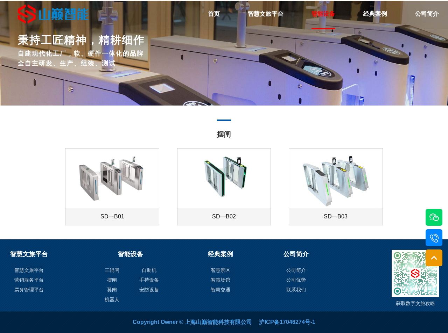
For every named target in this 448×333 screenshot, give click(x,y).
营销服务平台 (29, 280)
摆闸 (112, 280)
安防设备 (149, 289)
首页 (214, 13)
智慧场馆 (220, 280)
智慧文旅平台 (266, 13)
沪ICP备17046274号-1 (287, 322)
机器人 (112, 299)
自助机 (149, 270)
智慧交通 (220, 289)
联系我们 (296, 289)
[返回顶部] (434, 257)
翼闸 (112, 289)
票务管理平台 (29, 289)
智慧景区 (220, 270)
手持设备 (149, 280)
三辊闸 (112, 270)
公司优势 (296, 280)
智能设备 (323, 13)
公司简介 (427, 13)
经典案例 (375, 13)
